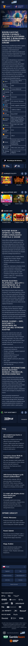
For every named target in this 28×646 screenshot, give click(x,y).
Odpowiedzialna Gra (20, 575)
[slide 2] (11, 26)
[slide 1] (9, 26)
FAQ (20, 571)
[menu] (3, 2)
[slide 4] (16, 26)
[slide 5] (19, 26)
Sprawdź (7, 23)
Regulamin (7, 571)
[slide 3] (14, 26)
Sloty (8, 6)
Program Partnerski (14, 584)
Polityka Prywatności (7, 575)
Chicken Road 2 (20, 6)
